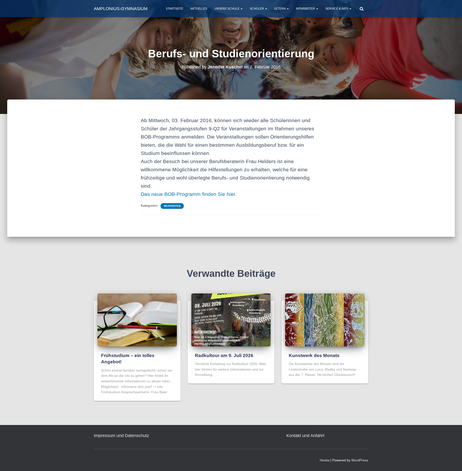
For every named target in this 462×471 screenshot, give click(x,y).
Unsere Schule (227, 8)
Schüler (257, 8)
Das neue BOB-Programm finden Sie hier (188, 194)
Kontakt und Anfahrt (305, 435)
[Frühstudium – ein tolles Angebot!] (137, 319)
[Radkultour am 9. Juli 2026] (231, 319)
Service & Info (337, 8)
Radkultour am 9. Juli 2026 (224, 355)
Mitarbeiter (306, 8)
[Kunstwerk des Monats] (325, 319)
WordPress (359, 460)
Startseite (174, 8)
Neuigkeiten (172, 206)
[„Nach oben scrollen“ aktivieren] (452, 461)
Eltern (280, 8)
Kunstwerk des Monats (314, 355)
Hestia (324, 460)
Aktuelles (198, 8)
